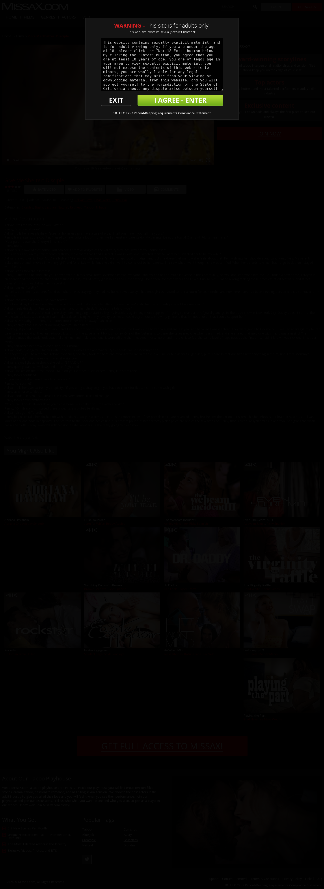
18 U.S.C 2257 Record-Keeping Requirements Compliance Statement (162, 113)
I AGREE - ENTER (180, 100)
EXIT (116, 100)
